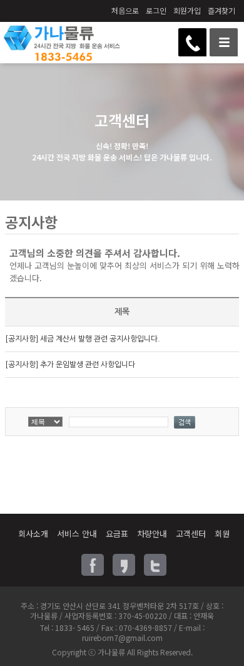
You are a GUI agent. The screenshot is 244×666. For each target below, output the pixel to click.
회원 (222, 533)
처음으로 (125, 10)
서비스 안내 (77, 533)
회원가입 (187, 10)
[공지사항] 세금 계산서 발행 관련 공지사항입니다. (82, 339)
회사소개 (33, 533)
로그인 (156, 10)
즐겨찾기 (221, 10)
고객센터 (191, 533)
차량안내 (152, 533)
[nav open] (224, 42)
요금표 (117, 533)
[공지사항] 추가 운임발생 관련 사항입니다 (70, 364)
